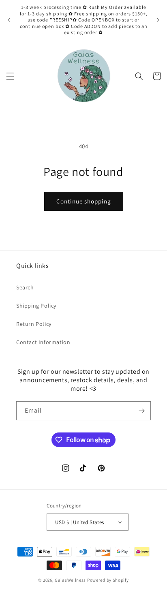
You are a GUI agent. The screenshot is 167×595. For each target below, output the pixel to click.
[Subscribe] (141, 410)
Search (25, 287)
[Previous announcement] (9, 20)
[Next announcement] (158, 20)
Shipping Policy (36, 305)
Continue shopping (83, 201)
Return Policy (33, 323)
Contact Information (43, 342)
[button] (10, 76)
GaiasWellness (70, 580)
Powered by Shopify (108, 580)
